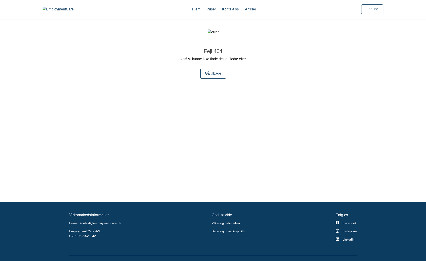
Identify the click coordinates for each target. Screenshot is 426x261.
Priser (211, 9)
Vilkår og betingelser (226, 223)
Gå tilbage (213, 73)
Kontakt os (230, 9)
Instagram (350, 231)
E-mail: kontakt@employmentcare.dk (95, 223)
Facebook (350, 223)
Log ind (372, 9)
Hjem (196, 9)
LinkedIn (349, 239)
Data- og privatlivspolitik (228, 231)
